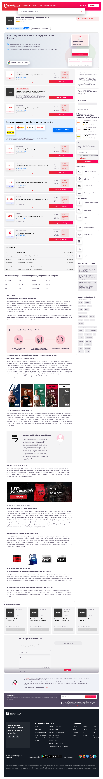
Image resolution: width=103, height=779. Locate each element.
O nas (36, 726)
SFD (6, 284)
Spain (74, 735)
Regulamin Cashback (41, 732)
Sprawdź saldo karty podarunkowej (58, 746)
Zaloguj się (83, 5)
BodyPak (34, 280)
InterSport (48, 284)
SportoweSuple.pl (36, 284)
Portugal (85, 735)
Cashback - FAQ (53, 729)
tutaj (47, 687)
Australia (85, 726)
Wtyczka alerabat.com (55, 726)
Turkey (75, 726)
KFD (6, 288)
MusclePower (8, 280)
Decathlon (48, 280)
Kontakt (37, 740)
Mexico (94, 732)
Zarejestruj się (94, 5)
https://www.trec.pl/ (83, 104)
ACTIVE (47, 288)
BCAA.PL (21, 288)
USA (74, 738)
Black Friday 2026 (54, 738)
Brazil (74, 729)
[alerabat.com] (12, 6)
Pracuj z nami (53, 740)
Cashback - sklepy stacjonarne (57, 732)
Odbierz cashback (63, 130)
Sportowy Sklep (35, 288)
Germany (75, 732)
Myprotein (21, 284)
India (84, 732)
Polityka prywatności (40, 735)
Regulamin (38, 729)
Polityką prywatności (86, 157)
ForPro (20, 280)
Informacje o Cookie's (41, 738)
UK (93, 735)
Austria (94, 726)
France (94, 729)
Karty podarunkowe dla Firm (57, 743)
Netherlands (95, 738)
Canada (85, 738)
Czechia (85, 729)
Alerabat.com (27, 678)
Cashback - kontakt (54, 735)
